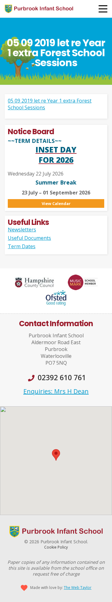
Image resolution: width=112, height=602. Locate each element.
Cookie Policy (56, 547)
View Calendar (56, 203)
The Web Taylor (77, 587)
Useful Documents (29, 238)
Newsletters (22, 229)
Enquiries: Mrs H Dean (56, 391)
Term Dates (21, 246)
